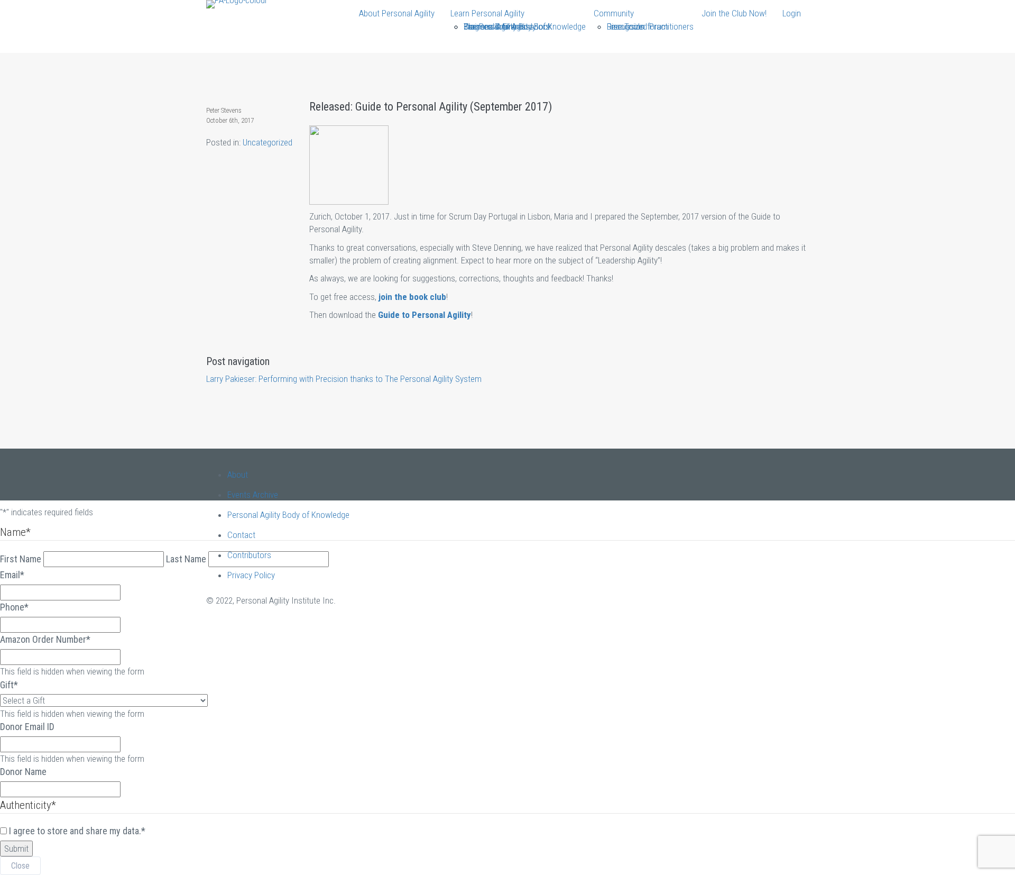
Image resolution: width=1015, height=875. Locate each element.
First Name (20, 558)
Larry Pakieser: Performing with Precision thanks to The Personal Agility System (344, 378)
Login (791, 13)
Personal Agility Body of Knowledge (525, 26)
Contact (241, 535)
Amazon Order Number (45, 639)
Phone (14, 607)
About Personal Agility (397, 13)
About (237, 474)
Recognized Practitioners (650, 26)
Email (12, 574)
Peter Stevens (224, 110)
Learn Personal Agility (487, 13)
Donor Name (23, 771)
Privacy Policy (251, 575)
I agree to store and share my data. (77, 830)
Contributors (249, 555)
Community (614, 13)
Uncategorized (267, 142)
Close (20, 866)
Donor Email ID (27, 726)
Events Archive (252, 494)
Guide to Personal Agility (424, 314)
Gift (9, 684)
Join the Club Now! (734, 13)
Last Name (186, 558)
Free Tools (625, 26)
